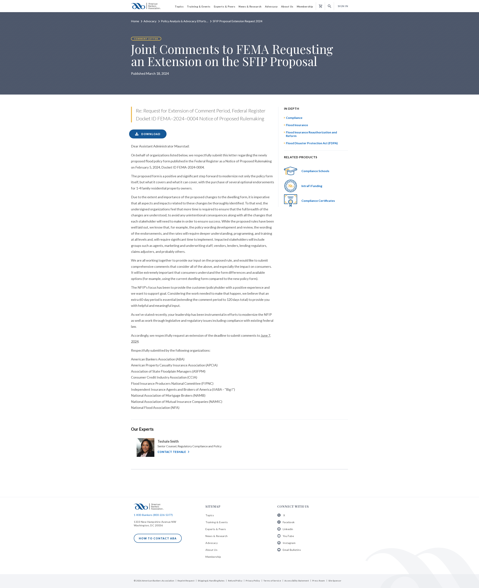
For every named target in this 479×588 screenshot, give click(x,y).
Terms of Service (272, 580)
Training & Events (216, 522)
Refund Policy (235, 580)
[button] (329, 6)
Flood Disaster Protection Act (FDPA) (312, 143)
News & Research (216, 536)
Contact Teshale (172, 451)
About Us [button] (287, 6)
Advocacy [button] (271, 6)
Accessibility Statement (296, 580)
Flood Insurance (297, 125)
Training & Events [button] (198, 6)
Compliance (294, 117)
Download (150, 134)
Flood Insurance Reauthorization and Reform (311, 134)
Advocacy (150, 21)
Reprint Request (186, 580)
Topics (209, 515)
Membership (213, 556)
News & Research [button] (250, 6)
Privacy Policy (253, 580)
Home (135, 21)
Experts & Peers (215, 529)
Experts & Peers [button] (224, 6)
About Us (211, 549)
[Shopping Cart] (320, 6)
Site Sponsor (334, 580)
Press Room (318, 580)
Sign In (343, 6)
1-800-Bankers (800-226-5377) (153, 514)
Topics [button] (179, 6)
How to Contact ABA (158, 538)
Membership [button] (305, 6)
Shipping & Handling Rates (211, 580)
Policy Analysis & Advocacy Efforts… (184, 21)
